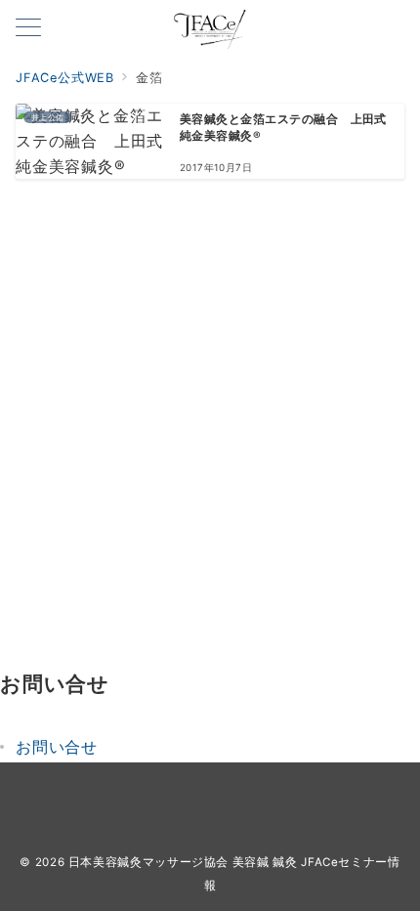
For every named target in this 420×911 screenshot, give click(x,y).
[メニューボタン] (28, 29)
